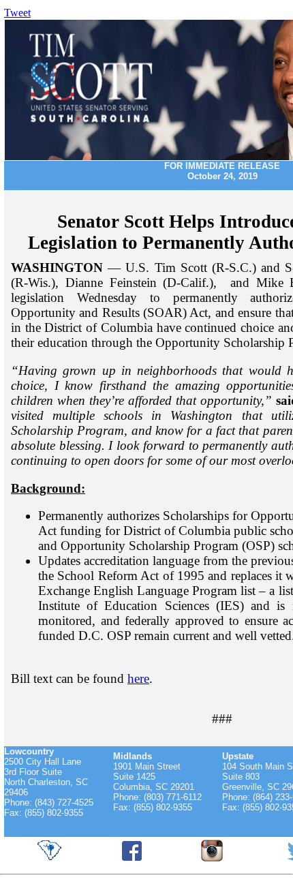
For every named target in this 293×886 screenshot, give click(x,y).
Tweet (17, 12)
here (138, 678)
